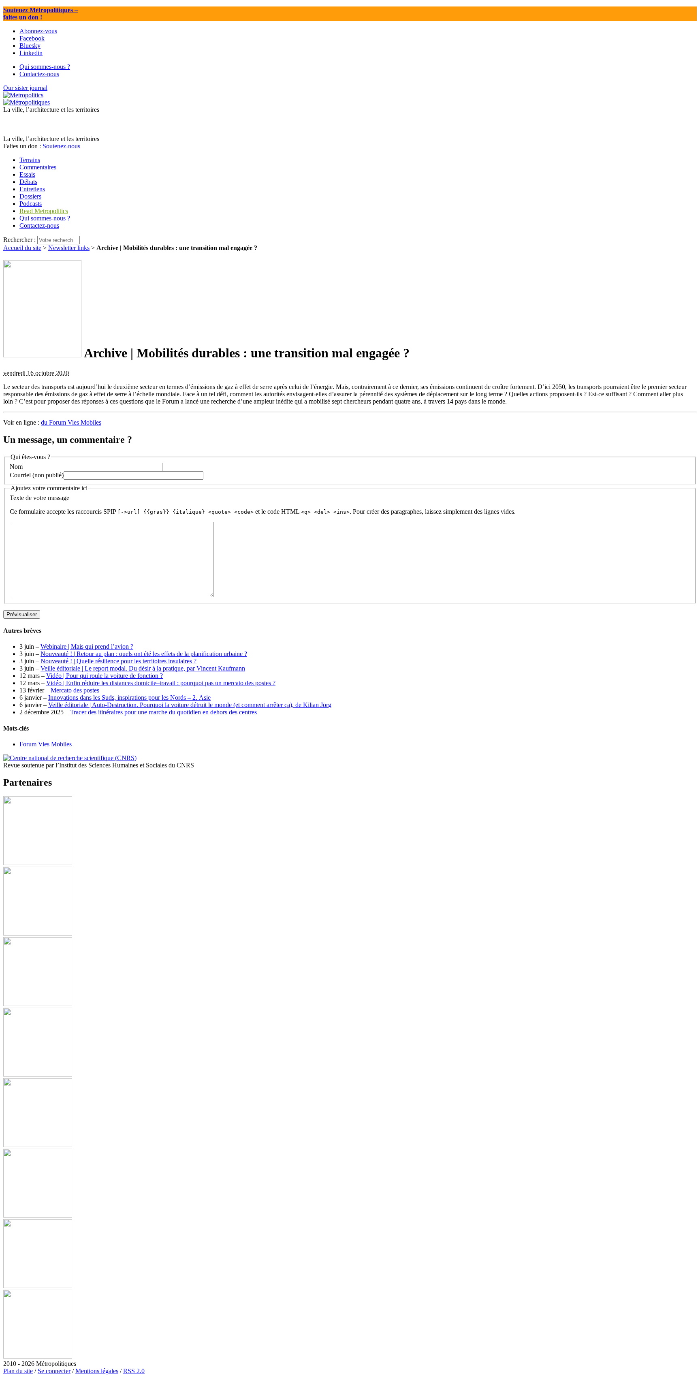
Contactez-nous (39, 225)
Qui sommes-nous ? (44, 218)
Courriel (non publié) (37, 475)
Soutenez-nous (61, 146)
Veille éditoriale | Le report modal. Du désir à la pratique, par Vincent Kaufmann (143, 668)
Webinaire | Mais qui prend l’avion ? (87, 646)
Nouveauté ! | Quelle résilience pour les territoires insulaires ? (118, 661)
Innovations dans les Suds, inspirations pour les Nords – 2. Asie (129, 697)
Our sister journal (25, 87)
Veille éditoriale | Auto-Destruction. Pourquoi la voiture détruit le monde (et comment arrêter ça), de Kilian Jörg (189, 704)
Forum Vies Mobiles (45, 744)
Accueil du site (22, 247)
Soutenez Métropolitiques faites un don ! (40, 13)
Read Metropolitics (43, 210)
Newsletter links (69, 247)
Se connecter (54, 1370)
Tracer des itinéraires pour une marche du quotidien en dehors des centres (163, 712)
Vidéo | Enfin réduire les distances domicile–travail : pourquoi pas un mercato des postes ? (160, 682)
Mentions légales (96, 1370)
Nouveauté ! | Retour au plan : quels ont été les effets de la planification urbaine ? (144, 653)
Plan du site (18, 1370)
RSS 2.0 (134, 1370)
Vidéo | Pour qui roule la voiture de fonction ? (104, 675)
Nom (16, 466)
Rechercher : (19, 239)
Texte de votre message (39, 497)
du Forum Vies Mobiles (71, 422)
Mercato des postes (75, 690)
